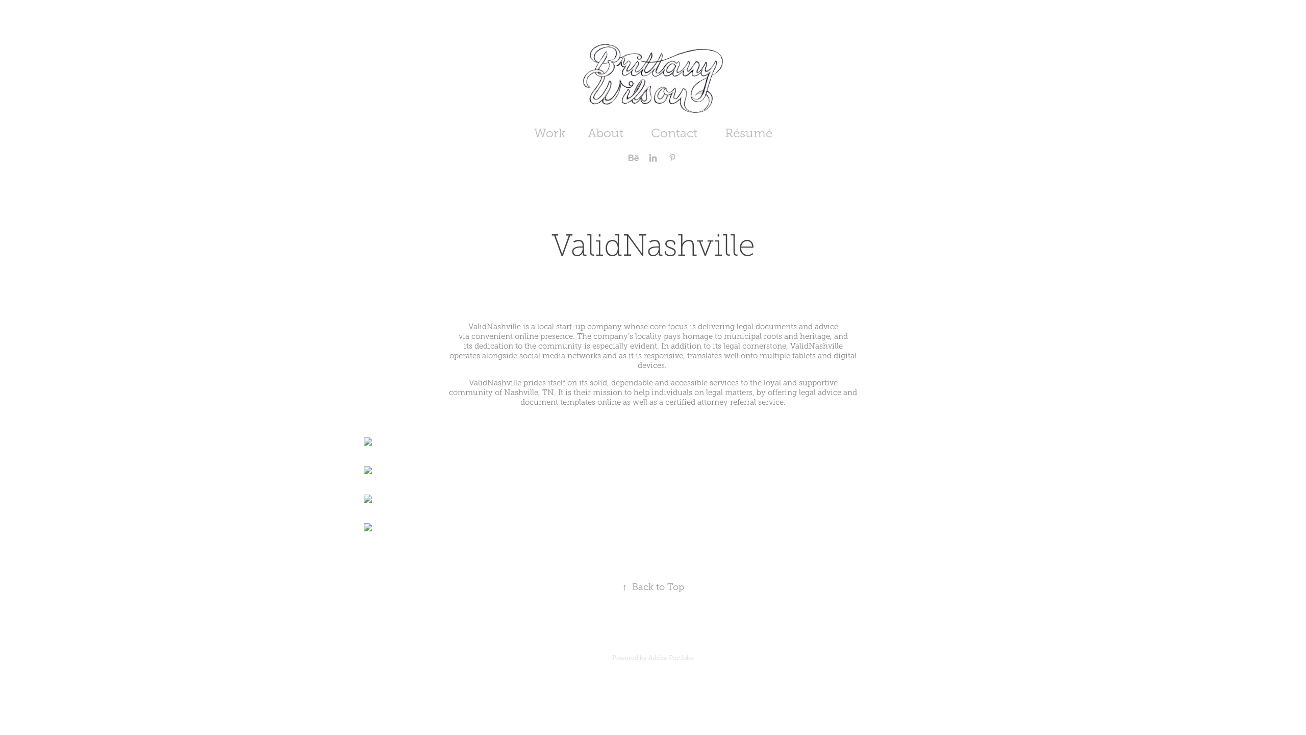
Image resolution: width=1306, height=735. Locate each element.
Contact (674, 133)
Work (549, 133)
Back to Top (653, 587)
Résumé (748, 133)
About (605, 133)
